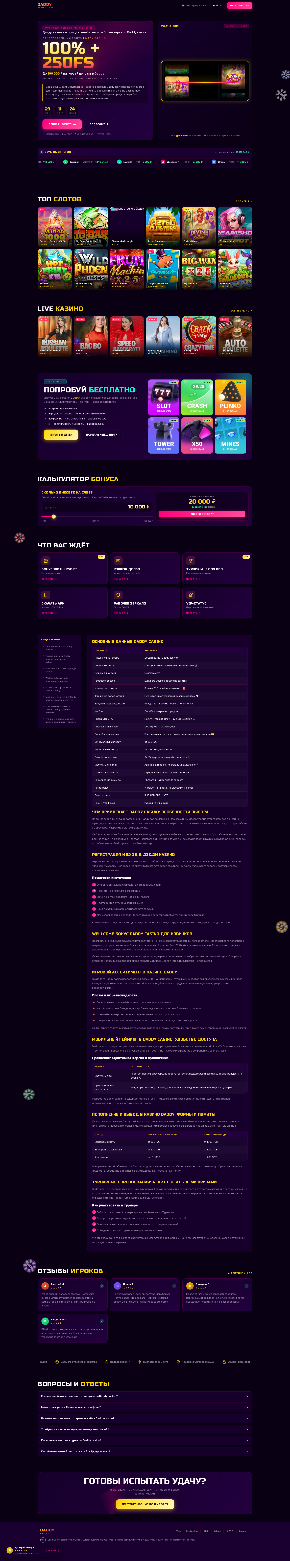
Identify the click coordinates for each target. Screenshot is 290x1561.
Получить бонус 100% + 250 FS (145, 1504)
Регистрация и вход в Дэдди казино (60, 670)
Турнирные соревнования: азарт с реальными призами (60, 720)
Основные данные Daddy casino (58, 648)
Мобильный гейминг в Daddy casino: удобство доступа (60, 698)
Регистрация (239, 5)
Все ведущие (240, 310)
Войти (217, 5)
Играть (51, 1551)
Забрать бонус (60, 124)
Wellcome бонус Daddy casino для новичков (57, 679)
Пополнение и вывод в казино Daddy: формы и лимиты (57, 709)
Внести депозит (202, 514)
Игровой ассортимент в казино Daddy (58, 689)
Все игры (242, 201)
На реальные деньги (101, 434)
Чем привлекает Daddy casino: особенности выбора (57, 658)
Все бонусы (99, 124)
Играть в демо (61, 434)
